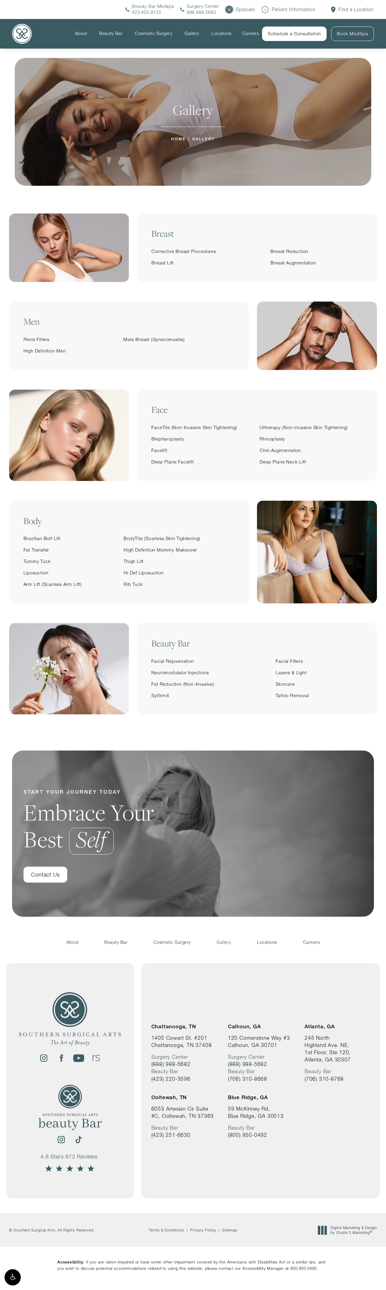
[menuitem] (43, 1058)
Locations (221, 33)
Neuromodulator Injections (180, 672)
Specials (245, 9)
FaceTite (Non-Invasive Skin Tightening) (194, 427)
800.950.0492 (303, 1268)
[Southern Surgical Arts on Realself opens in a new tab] (96, 1058)
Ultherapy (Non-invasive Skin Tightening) (304, 427)
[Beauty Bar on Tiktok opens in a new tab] (78, 1139)
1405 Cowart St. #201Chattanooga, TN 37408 (181, 1041)
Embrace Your (89, 820)
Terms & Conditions (166, 1230)
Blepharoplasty (167, 439)
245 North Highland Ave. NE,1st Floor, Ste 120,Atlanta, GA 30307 (328, 1049)
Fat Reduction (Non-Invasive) (182, 684)
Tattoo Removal (292, 695)
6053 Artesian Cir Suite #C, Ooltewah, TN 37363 (182, 1112)
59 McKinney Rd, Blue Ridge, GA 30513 (256, 1112)
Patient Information (293, 9)
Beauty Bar (110, 33)
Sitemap (229, 1230)
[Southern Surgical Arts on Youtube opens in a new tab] (78, 1058)
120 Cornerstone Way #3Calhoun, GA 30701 (259, 1041)
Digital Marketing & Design (353, 1230)
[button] (13, 1277)
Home (178, 139)
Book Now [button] (359, 1276)
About (81, 33)
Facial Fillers (289, 661)
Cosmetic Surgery (153, 33)
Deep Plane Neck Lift (283, 462)
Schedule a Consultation (294, 33)
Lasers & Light (291, 672)
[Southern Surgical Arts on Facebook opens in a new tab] (61, 1058)
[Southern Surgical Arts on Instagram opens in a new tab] (43, 1058)
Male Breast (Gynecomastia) (154, 339)
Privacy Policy (203, 1230)
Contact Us (45, 874)
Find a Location (356, 9)
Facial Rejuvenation (172, 661)
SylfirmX (160, 695)
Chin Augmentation (280, 450)
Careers (250, 33)
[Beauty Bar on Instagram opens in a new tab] (61, 1139)
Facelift (159, 450)
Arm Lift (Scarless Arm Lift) (53, 584)
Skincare (285, 684)
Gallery (192, 33)
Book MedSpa (352, 33)
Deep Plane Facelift (172, 462)
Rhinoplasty (272, 439)
